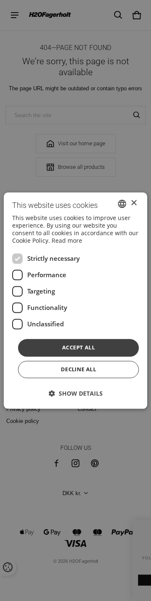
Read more (67, 241)
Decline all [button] (78, 369)
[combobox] (122, 203)
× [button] (133, 203)
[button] (76, 393)
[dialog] (75, 300)
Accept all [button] (78, 348)
